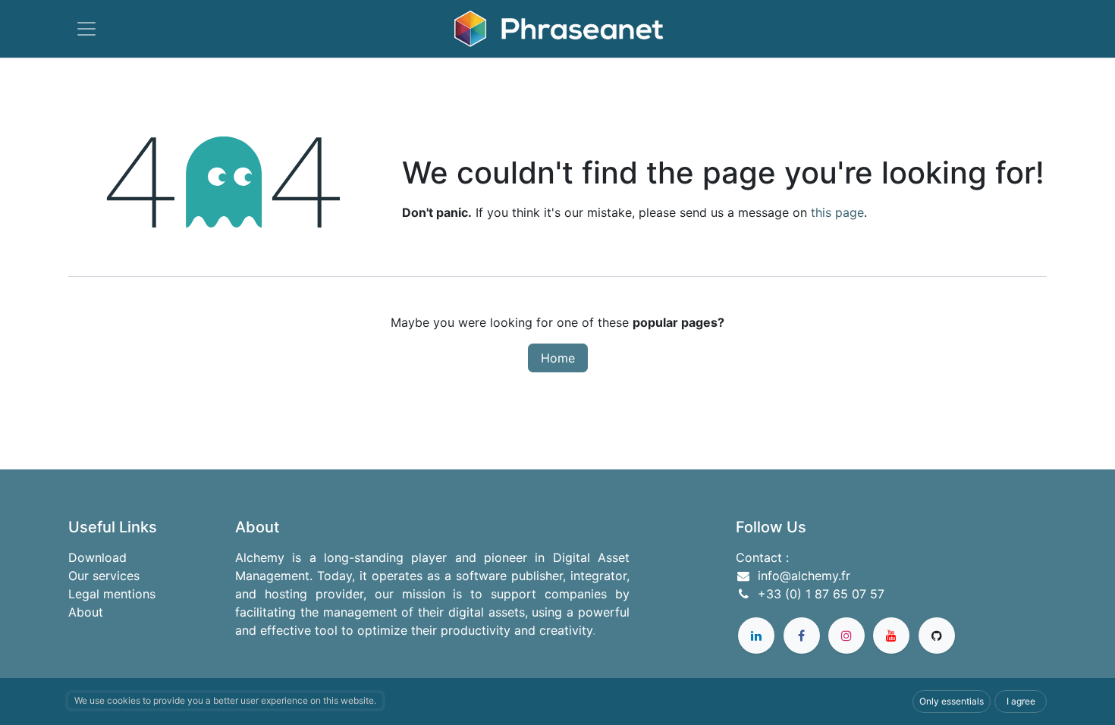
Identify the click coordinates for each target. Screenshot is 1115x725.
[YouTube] (891, 635)
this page (837, 212)
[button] (951, 701)
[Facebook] (802, 635)
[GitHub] (937, 635)
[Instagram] (846, 635)
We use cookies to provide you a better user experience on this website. (225, 700)
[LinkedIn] (756, 635)
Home (558, 358)
